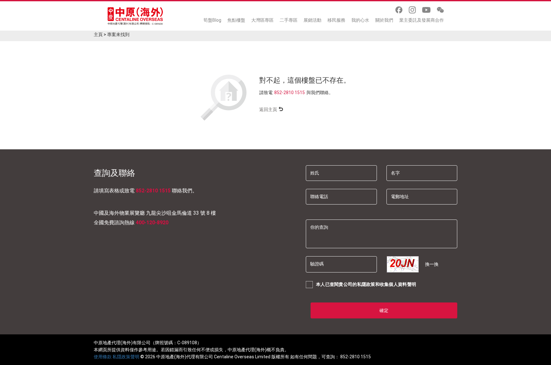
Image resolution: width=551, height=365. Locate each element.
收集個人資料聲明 (398, 284)
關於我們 (384, 20)
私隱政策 (366, 284)
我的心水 (360, 20)
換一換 (431, 264)
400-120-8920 (152, 223)
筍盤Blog (212, 20)
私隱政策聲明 (126, 356)
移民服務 (336, 20)
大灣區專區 (262, 20)
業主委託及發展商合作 (421, 20)
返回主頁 (268, 109)
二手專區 (289, 20)
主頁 (98, 34)
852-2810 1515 (289, 92)
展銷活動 (312, 20)
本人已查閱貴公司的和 (366, 284)
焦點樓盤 (236, 20)
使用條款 (103, 356)
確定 (383, 310)
